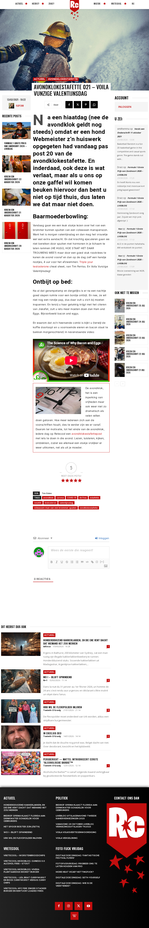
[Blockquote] (82, 562)
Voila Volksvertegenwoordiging (76, 832)
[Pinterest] (85, 104)
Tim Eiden (47, 493)
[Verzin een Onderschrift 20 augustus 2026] (16, 230)
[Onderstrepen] (61, 562)
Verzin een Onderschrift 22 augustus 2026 (12, 179)
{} (97, 561)
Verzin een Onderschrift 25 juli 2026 (135, 306)
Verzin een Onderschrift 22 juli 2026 (135, 354)
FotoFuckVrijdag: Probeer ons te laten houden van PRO (76, 864)
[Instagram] (69, 906)
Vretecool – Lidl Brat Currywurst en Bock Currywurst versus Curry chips (25, 880)
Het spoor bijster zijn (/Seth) (22, 826)
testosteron (50, 502)
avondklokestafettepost (87, 433)
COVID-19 (71, 497)
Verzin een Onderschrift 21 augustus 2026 (12, 212)
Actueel (39, 79)
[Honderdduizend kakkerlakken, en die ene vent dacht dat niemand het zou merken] (21, 644)
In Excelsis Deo (52, 733)
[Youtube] (88, 906)
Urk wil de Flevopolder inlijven (62, 707)
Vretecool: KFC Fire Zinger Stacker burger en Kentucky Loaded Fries (25, 889)
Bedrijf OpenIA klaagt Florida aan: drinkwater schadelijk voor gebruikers (24, 818)
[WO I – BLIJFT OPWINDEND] (21, 681)
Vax (120, 228)
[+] (102, 561)
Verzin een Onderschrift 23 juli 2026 (135, 338)
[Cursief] (56, 562)
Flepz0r (20, 105)
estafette (94, 497)
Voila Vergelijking (67, 838)
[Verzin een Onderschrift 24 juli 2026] (120, 322)
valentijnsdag (66, 502)
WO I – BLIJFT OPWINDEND (57, 677)
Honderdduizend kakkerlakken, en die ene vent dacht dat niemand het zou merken (75, 641)
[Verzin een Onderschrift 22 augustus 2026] (16, 163)
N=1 (45, 680)
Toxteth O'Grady (52, 710)
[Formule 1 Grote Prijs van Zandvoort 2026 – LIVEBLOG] (16, 130)
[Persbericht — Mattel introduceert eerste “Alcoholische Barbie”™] (21, 763)
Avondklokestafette (63, 79)
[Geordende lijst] (71, 562)
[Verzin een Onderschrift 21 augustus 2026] (16, 197)
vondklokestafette (89, 507)
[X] (77, 104)
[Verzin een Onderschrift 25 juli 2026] (120, 306)
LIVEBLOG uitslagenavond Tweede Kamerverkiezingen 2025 (76, 817)
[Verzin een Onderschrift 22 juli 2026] (120, 354)
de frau (83, 497)
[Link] (92, 562)
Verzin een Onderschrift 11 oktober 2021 (130, 132)
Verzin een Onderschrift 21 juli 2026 (135, 370)
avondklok (48, 497)
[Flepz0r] (12, 105)
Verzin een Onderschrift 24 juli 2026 (135, 322)
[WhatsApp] (94, 104)
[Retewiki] (74, 916)
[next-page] (122, 383)
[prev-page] (117, 383)
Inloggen (103, 538)
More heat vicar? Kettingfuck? (75, 872)
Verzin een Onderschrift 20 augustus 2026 (12, 246)
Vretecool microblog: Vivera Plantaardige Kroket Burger (21, 870)
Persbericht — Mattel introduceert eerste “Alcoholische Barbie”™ (70, 760)
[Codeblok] (87, 562)
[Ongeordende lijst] (77, 562)
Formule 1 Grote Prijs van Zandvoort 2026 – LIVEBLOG (15, 146)
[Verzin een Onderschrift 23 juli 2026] (120, 338)
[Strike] (66, 562)
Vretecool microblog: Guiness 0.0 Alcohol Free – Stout (24, 862)
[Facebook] (69, 104)
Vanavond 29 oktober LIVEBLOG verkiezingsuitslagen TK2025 (75, 825)
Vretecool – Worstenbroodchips (24, 855)
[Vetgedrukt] (51, 562)
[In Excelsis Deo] (21, 737)
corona (60, 497)
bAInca (47, 646)
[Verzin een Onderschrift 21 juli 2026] (120, 370)
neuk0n (37, 502)
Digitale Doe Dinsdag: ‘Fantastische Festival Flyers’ (77, 856)
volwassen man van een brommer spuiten (55, 507)
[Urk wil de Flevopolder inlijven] (21, 711)
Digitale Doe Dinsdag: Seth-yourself (78, 877)
